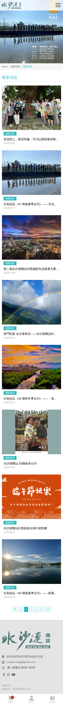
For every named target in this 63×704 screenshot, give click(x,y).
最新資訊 (10, 133)
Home (5, 66)
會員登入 (31, 702)
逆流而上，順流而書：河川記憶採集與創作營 (31, 139)
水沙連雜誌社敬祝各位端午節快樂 (25, 528)
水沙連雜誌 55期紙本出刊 (20, 463)
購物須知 (52, 702)
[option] (31, 31)
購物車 (10, 699)
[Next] (42, 609)
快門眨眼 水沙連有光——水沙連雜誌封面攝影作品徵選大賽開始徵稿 (31, 333)
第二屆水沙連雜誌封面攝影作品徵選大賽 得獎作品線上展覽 (31, 269)
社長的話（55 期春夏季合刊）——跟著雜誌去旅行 (31, 593)
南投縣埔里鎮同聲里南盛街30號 (24, 656)
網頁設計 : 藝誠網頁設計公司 (16, 689)
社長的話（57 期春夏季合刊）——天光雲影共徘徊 (31, 204)
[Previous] (21, 609)
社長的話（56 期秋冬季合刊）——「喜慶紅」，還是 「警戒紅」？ (31, 398)
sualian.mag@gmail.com (21, 662)
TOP (57, 608)
